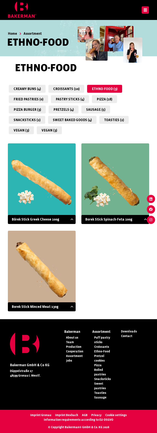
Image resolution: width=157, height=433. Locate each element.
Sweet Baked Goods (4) (72, 120)
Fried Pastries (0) (28, 99)
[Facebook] (151, 209)
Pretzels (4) (63, 110)
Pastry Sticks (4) (70, 99)
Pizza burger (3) (27, 110)
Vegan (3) (21, 130)
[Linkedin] (151, 199)
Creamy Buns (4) (27, 89)
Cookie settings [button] (116, 415)
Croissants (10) (66, 89)
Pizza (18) (104, 99)
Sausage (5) (95, 110)
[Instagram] (151, 220)
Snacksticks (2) (27, 120)
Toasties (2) (114, 120)
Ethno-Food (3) (104, 89)
